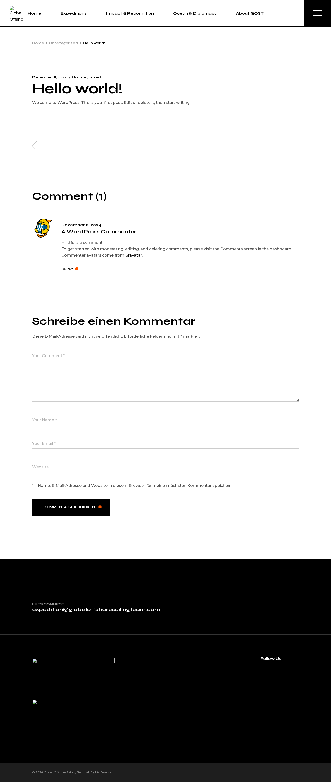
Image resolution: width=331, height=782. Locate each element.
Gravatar (133, 255)
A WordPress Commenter (98, 231)
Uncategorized (63, 43)
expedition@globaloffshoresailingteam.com (96, 609)
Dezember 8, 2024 (49, 77)
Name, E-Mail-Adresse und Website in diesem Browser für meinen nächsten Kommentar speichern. (135, 485)
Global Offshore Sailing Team (64, 772)
